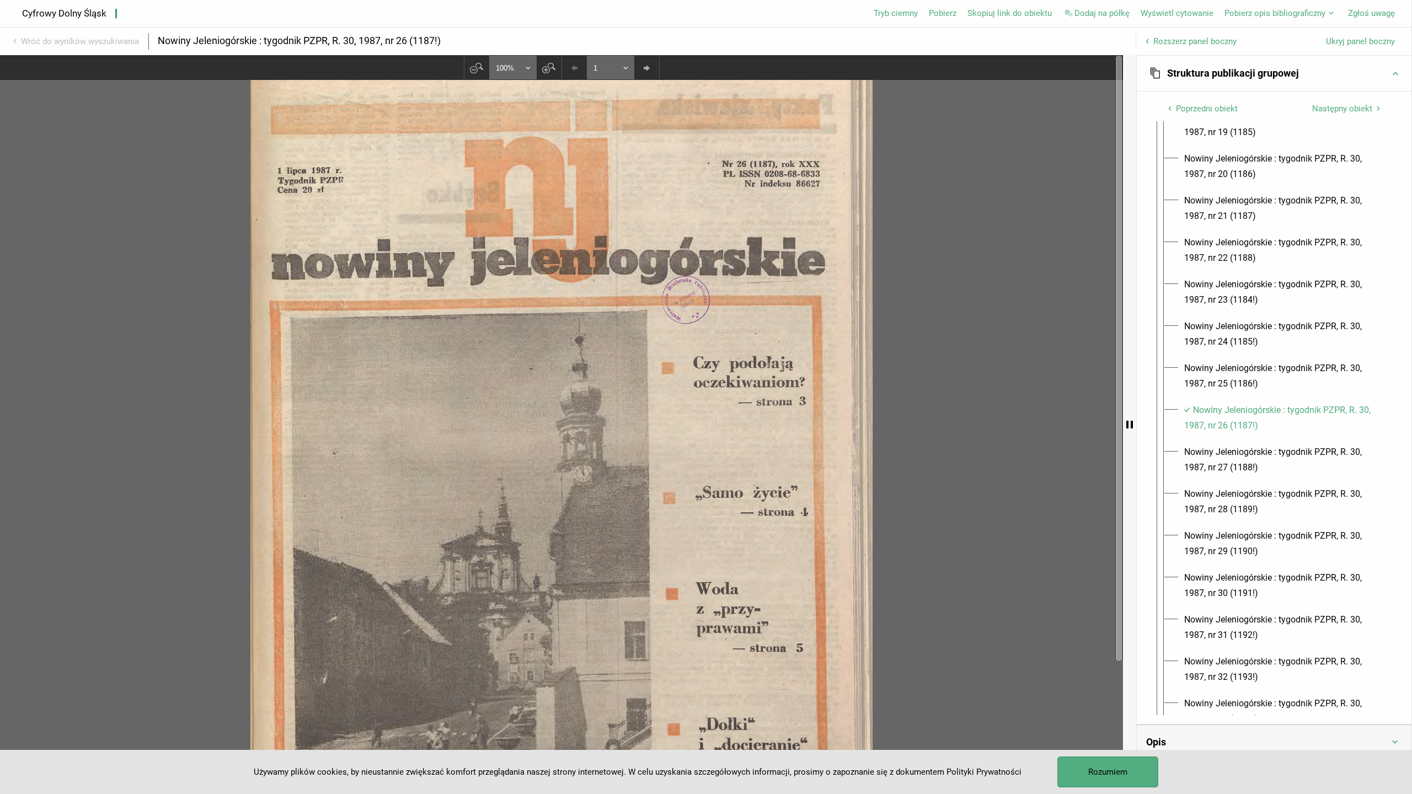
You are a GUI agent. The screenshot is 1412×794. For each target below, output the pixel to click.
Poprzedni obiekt (1207, 109)
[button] (1274, 73)
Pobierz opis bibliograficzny (1274, 13)
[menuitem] (1284, 124)
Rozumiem (1107, 772)
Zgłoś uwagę (1371, 13)
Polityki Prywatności (983, 772)
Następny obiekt (1342, 109)
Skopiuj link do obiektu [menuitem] (1009, 13)
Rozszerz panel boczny (1195, 41)
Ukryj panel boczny (1360, 41)
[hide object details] (1129, 424)
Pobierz (942, 13)
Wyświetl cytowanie (1177, 13)
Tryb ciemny (896, 13)
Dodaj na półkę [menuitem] (1102, 13)
